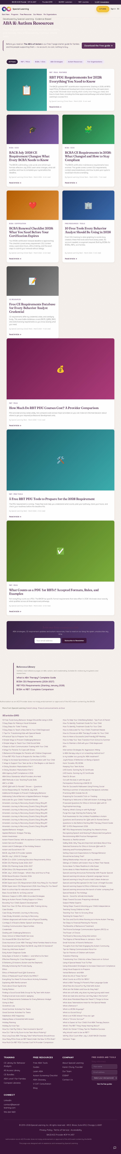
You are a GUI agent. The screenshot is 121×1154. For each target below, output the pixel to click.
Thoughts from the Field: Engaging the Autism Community (86, 946)
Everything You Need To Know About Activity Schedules (24, 979)
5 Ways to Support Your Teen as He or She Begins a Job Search (28, 763)
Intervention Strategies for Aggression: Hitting (81, 750)
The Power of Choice (71, 933)
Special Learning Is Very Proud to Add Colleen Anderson (86, 879)
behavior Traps (69, 1039)
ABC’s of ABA (7, 783)
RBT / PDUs (25, 62)
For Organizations (50, 14)
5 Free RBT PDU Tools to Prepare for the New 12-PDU (24, 756)
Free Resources (26, 14)
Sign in (113, 9)
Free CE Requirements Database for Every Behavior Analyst (26, 999)
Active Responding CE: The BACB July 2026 (19, 790)
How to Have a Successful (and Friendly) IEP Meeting (84, 736)
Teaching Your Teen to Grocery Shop (78, 913)
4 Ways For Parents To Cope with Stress (18, 750)
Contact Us (67, 1079)
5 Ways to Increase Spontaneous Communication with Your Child (28, 760)
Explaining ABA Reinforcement (14, 982)
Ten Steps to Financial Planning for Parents (80, 923)
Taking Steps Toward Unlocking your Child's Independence (86, 906)
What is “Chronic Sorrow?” (73, 1019)
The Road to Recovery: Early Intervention (80, 936)
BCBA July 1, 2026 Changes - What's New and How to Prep (26, 873)
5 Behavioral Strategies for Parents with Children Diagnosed (26, 753)
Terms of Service (61, 1130)
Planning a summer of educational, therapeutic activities (85, 790)
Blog (35, 1088)
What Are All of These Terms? (75, 976)
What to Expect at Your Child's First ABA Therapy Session (86, 1022)
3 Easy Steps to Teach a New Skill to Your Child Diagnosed (26, 730)
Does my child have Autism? (13, 949)
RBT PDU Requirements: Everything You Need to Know (85, 829)
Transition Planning (70, 956)
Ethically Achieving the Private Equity (17, 966)
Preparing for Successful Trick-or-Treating (80, 796)
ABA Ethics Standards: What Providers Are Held (21, 776)
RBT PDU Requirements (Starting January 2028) (41, 685)
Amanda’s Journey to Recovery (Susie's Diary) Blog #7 (24, 823)
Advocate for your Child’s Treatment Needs (20, 800)
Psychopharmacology (72, 806)
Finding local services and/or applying (17, 996)
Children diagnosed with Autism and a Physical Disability (24, 919)
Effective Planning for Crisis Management (18, 959)
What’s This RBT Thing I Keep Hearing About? (81, 1026)
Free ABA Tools (40, 1063)
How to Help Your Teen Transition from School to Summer (86, 740)
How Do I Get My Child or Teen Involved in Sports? (22, 1029)
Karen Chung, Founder (72, 1067)
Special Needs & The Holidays (75, 893)
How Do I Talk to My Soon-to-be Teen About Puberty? (24, 1032)
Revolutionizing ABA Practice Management (80, 836)
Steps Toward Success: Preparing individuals (81, 899)
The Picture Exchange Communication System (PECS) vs (85, 929)
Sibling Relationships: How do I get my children (81, 859)
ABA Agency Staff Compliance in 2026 (17, 773)
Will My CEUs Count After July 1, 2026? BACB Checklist (84, 1036)
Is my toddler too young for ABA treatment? (81, 756)
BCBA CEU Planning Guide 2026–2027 (17, 863)
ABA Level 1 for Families (15, 1078)
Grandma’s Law (8, 1006)
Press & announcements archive (51, 708)
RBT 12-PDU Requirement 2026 (75, 826)
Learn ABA (38, 1071)
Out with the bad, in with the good (76, 780)
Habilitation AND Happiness (13, 1016)
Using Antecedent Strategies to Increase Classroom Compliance (89, 966)
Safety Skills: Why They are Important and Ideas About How (87, 843)
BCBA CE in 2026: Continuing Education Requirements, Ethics (26, 859)
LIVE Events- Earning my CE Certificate (78, 773)
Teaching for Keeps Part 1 (73, 916)
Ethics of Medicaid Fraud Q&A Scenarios (18, 972)
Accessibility (76, 1130)
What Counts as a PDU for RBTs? (76, 979)
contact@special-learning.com (12, 1106)
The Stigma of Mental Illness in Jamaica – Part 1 (82, 939)
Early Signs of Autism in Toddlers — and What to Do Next (25, 956)
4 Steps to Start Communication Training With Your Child (25, 746)
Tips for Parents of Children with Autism (79, 952)
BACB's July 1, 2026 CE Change (14, 856)
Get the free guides (104, 1084)
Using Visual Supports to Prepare (76, 969)
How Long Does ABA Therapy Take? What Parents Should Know (28, 1036)
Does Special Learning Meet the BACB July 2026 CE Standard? (27, 946)
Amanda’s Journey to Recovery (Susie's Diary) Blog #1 (24, 803)
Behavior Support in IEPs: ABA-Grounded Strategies (23, 896)
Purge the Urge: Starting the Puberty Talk (79, 813)
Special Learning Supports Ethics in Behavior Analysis (84, 886)
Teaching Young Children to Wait (76, 909)
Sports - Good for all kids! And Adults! (78, 896)
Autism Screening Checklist (45, 1075)
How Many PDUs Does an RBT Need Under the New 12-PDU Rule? (28, 1039)
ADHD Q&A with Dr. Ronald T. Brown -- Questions (22, 786)
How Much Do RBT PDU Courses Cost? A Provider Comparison (27, 1042)
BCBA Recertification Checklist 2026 (17, 876)
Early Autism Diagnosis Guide (14, 952)
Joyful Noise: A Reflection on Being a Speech (81, 760)
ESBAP (65, 1075)
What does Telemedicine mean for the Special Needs (84, 1002)
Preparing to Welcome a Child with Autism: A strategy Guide (87, 800)
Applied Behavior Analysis (12, 829)
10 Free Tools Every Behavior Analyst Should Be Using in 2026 (27, 720)
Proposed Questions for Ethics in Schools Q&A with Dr (85, 803)
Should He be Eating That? (73, 856)
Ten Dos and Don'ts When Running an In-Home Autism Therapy (88, 919)
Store (102, 9)
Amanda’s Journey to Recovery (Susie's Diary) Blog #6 (24, 819)
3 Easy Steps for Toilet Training (14, 726)
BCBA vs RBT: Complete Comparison (35, 689)
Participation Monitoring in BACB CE (77, 783)
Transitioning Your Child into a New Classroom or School (86, 959)
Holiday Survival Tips (10, 1026)
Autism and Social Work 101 (13, 849)
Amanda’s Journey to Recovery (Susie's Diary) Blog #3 (24, 810)
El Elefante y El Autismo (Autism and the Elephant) (22, 962)
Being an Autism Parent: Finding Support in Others (22, 899)
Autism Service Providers (12, 843)
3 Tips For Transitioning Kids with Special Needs (21, 733)
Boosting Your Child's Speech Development (20, 903)
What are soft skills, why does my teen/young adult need (86, 992)
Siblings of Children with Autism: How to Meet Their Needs (86, 863)
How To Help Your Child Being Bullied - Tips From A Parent (86, 720)
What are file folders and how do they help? (80, 989)
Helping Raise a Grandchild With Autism (18, 1019)
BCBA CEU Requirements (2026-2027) (35, 681)
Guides (36, 1067)
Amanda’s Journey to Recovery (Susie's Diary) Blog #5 (24, 816)
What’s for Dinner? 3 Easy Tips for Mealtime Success (84, 1029)
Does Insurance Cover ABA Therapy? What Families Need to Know (29, 942)
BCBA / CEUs (40, 62)
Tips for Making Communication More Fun (79, 949)
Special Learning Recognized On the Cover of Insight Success (88, 883)
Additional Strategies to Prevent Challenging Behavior (24, 793)
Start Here (5, 14)
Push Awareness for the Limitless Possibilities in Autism (85, 816)
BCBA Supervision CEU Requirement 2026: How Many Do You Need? (30, 883)
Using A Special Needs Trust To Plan (77, 962)
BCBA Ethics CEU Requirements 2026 (17, 869)
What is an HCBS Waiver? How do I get (78, 1016)
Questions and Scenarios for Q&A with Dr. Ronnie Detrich (86, 819)
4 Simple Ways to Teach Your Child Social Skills (21, 743)
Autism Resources (75, 62)
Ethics (4, 969)
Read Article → (55, 107)
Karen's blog (31, 708)
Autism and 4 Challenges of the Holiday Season (21, 846)
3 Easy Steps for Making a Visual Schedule (19, 723)
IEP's (64, 746)
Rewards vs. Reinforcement (74, 839)
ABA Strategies (56, 62)
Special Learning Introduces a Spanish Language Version (86, 876)
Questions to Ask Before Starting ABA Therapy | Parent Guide (88, 823)
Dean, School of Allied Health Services (18, 936)
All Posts (12, 62)
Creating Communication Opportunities (18, 926)
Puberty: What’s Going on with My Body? (79, 810)
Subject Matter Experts (72, 903)
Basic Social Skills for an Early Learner (17, 893)
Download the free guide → (98, 45)
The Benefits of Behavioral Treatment (78, 926)
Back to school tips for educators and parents (21, 889)
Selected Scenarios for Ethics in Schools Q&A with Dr (84, 846)
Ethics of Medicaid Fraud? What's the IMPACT (20, 976)
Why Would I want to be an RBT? (76, 1032)
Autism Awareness (9, 836)
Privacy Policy (45, 1130)
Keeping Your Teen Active (73, 766)
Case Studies (7, 909)
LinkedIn (7, 1100)
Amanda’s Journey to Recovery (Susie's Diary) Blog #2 (24, 806)
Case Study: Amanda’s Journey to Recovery (20, 913)
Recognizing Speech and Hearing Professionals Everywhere (87, 833)
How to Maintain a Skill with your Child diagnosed (82, 743)
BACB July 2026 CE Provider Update (17, 853)
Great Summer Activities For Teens (16, 1009)
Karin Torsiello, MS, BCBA (73, 763)
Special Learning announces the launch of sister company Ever (88, 889)
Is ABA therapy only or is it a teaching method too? (83, 753)
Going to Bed (7, 1002)
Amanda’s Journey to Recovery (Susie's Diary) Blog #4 (24, 813)
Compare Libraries (12, 1083)
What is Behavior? (70, 1006)
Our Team (66, 1071)
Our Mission (37, 14)
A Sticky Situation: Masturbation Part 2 (17, 770)
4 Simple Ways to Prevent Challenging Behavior (21, 740)
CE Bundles (9, 1074)
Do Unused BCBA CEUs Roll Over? (16, 939)
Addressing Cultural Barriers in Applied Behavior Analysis (25, 796)
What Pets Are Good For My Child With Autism (81, 986)
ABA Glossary (39, 1079)
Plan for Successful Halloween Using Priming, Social (83, 786)
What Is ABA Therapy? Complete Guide (36, 677)
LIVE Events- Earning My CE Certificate (78, 770)
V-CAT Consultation (102, 2)
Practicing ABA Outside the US (75, 793)
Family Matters (8, 989)
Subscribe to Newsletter (74, 641)
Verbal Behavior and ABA (73, 972)
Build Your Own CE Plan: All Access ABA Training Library (24, 906)
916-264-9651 (10, 1112)
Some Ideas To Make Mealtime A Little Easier (81, 866)
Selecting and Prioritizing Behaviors (77, 849)
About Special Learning (73, 1063)
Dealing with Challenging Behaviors (16, 933)
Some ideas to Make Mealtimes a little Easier (81, 869)
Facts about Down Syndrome (14, 986)
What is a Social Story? (72, 1012)
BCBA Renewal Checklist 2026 (14, 879)
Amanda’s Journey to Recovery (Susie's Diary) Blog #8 (24, 826)
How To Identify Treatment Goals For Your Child (82, 723)
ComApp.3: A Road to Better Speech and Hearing (22, 923)
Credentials (7, 929)
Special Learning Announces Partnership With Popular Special (88, 873)
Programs (14, 14)
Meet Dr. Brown (69, 776)
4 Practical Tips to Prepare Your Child (17, 736)
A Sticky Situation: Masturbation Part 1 (17, 766)
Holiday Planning (9, 1022)
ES (118, 9)
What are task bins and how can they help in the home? (85, 996)
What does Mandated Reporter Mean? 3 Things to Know (85, 999)
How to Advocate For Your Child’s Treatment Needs (84, 730)
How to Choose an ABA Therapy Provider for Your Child (85, 733)
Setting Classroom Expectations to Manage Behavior (84, 853)
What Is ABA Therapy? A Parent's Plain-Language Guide (85, 982)
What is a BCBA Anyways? (73, 1009)
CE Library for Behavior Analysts (14, 1064)
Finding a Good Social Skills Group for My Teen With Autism (26, 992)
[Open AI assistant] (115, 1147)
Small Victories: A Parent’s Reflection (78, 942)
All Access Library (12, 1070)
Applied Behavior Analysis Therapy (16, 833)
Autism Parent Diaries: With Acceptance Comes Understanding (27, 839)
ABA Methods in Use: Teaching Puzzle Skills (19, 780)
